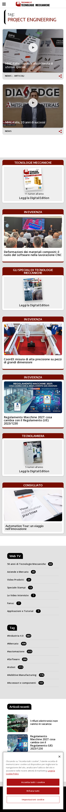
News (8, 76)
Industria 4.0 (19, 635)
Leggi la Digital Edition (34, 198)
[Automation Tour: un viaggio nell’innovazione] (33, 505)
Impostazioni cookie (33, 799)
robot (16, 667)
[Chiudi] (59, 756)
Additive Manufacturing (26, 674)
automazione (20, 651)
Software (18, 659)
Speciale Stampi (19, 587)
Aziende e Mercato (21, 571)
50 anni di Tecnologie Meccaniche (29, 563)
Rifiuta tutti (33, 790)
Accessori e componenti (26, 682)
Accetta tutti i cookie (33, 782)
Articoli (19, 76)
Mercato (17, 643)
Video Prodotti (18, 579)
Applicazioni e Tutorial (23, 611)
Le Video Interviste (20, 595)
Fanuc (13, 603)
